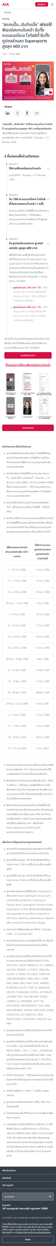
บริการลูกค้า (7, 1185)
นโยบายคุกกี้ (6, 1232)
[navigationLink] (5, 4)
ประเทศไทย (9, 1196)
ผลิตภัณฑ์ (6, 1177)
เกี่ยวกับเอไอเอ (9, 1170)
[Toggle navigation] (52, 4)
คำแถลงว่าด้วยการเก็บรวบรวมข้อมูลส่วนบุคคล (32, 1232)
